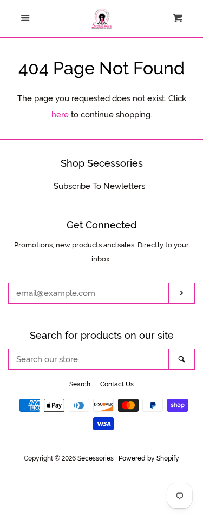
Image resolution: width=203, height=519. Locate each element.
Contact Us (117, 384)
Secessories (95, 458)
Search (79, 384)
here (60, 115)
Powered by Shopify (149, 458)
